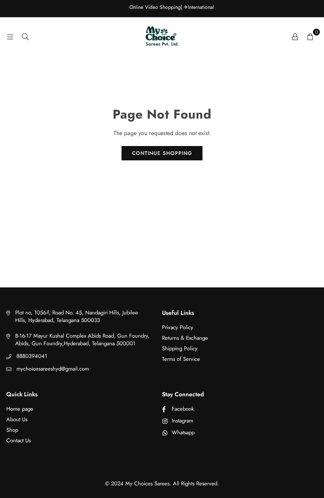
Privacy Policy (177, 327)
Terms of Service (181, 359)
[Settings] (294, 36)
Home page (19, 409)
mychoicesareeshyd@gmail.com (52, 369)
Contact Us (18, 440)
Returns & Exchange (185, 338)
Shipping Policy (179, 348)
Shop (12, 430)
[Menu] (10, 36)
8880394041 (31, 356)
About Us (16, 419)
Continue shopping (162, 153)
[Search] (25, 36)
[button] (310, 36)
